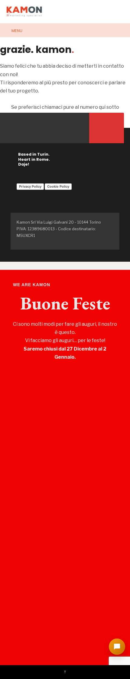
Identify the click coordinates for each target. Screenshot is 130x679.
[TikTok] (23, 128)
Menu (16, 31)
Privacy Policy (30, 186)
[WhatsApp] (72, 128)
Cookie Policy (58, 186)
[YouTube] (47, 128)
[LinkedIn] (59, 128)
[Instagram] (35, 128)
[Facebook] (11, 128)
